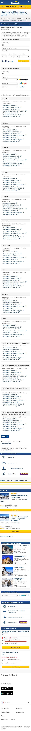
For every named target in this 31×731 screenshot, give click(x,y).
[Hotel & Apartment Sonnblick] (5, 582)
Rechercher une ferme (9, 113)
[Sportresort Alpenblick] (5, 549)
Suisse (3, 654)
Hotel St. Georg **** (19, 567)
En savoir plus (5, 443)
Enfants (10, 54)
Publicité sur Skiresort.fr (8, 719)
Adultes (4, 54)
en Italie (17, 522)
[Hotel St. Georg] (5, 571)
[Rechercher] (28, 2)
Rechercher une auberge (10, 116)
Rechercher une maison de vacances (14, 111)
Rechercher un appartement (11, 107)
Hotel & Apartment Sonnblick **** (19, 579)
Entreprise (19, 708)
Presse (3, 716)
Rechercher (24, 61)
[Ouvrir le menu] (2, 2)
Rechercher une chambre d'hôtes (12, 115)
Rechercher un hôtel (9, 105)
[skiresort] (15, 2)
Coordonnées (5, 708)
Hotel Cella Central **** (20, 556)
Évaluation (15, 510)
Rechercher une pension (10, 109)
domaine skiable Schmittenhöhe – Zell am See (14, 20)
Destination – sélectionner (9, 48)
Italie (3, 634)
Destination (5, 77)
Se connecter (20, 712)
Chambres (16, 54)
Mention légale (5, 712)
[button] (8, 61)
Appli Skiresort (6, 684)
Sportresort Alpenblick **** (21, 545)
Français (7, 702)
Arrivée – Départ (6, 42)
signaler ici (8, 450)
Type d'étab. (22, 54)
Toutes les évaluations (6, 536)
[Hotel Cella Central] (5, 559)
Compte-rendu (15, 647)
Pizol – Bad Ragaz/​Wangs (10, 652)
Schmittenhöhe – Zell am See (17, 7)
